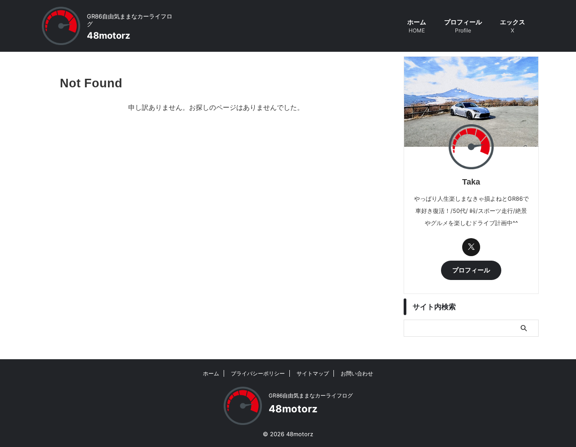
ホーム (416, 26)
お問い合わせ (357, 373)
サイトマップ (313, 373)
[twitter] (471, 247)
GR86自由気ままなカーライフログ (311, 395)
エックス (512, 26)
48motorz (108, 35)
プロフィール (463, 26)
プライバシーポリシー (258, 373)
